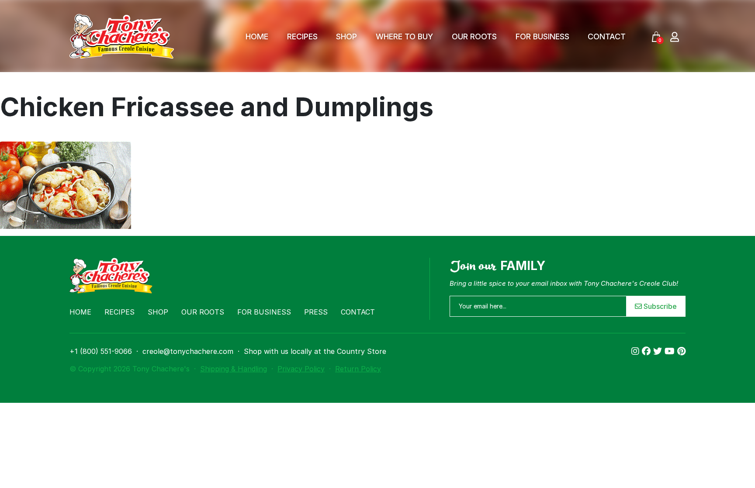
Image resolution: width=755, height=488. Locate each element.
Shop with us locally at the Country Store (315, 351)
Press (316, 312)
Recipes (302, 36)
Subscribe (659, 306)
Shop (346, 36)
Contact (607, 36)
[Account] (674, 36)
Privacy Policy (301, 368)
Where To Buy (404, 36)
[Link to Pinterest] (681, 351)
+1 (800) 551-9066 (100, 351)
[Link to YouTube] (671, 351)
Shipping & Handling (233, 368)
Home (257, 36)
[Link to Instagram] (636, 351)
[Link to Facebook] (647, 351)
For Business (542, 36)
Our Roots (474, 36)
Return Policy (358, 368)
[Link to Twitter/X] (659, 351)
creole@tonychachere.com (187, 351)
